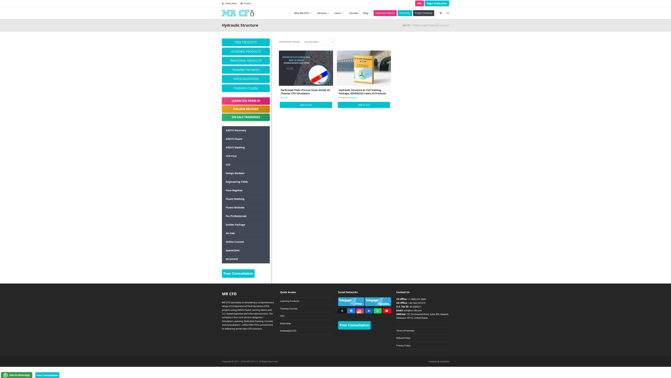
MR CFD (406, 25)
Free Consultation (238, 273)
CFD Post (231, 156)
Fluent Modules (235, 207)
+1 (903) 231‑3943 (417, 299)
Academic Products (246, 51)
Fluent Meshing (235, 199)
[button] (440, 13)
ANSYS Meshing (235, 147)
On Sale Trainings (246, 117)
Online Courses (235, 241)
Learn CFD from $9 (246, 101)
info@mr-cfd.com (413, 310)
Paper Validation (245, 79)
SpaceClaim (233, 250)
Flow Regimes (234, 190)
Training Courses (288, 308)
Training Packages (246, 70)
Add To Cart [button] (306, 104)
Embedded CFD (288, 330)
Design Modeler (235, 173)
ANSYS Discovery (236, 130)
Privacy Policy (403, 345)
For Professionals (236, 216)
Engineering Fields (237, 181)
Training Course (245, 88)
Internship (285, 323)
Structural (232, 259)
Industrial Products (246, 61)
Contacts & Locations (439, 361)
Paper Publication (437, 3)
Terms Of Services (405, 330)
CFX (228, 164)
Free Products (246, 42)
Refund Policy (403, 338)
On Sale (230, 233)
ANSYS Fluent (234, 139)
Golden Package (246, 109)
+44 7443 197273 (416, 302)
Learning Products (289, 301)
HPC (419, 3)
